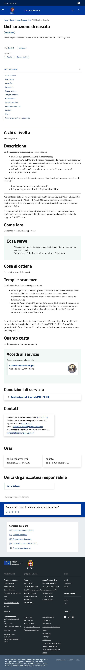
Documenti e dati (9, 583)
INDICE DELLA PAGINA (10, 69)
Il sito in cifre (46, 640)
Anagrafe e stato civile (24, 20)
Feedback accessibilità (49, 646)
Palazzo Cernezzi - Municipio (21, 365)
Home (6, 20)
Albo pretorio (46, 623)
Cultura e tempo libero (31, 586)
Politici (6, 596)
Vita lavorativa (28, 602)
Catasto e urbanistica (49, 583)
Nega (78, 660)
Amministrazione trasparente (48, 618)
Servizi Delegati (13, 486)
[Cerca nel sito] (78, 10)
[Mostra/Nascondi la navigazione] (2, 10)
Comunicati (67, 583)
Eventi (66, 603)
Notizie (66, 586)
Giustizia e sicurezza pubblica (33, 590)
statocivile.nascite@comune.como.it (28, 426)
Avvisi (66, 580)
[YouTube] (65, 617)
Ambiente (27, 580)
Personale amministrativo (12, 593)
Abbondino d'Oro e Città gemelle (11, 604)
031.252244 (42, 417)
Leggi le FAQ (28, 617)
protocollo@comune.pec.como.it (20, 432)
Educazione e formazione (50, 586)
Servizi (12, 20)
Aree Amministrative (10, 580)
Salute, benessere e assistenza (30, 598)
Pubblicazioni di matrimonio (51, 627)
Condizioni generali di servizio (30, 397)
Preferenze (60, 660)
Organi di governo (9, 590)
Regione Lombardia (10, 3)
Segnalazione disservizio (32, 627)
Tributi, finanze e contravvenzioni (47, 598)
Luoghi (66, 600)
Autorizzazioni (28, 583)
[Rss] (73, 617)
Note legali (45, 636)
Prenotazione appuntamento (29, 622)
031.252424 (26, 423)
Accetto (71, 660)
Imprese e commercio (49, 590)
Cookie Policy (46, 633)
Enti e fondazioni (9, 586)
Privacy (44, 630)
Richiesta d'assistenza (31, 630)
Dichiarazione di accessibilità (51, 643)
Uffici (5, 599)
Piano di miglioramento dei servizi (51, 651)
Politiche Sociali (47, 593)
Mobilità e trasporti (30, 593)
